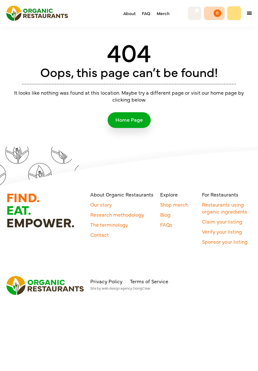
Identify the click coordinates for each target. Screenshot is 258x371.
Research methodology (117, 214)
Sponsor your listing (225, 241)
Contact (99, 234)
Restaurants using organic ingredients (224, 208)
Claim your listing (222, 221)
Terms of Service (149, 281)
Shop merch (174, 204)
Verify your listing (222, 231)
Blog (165, 214)
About (129, 13)
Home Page (129, 119)
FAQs (166, 224)
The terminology (109, 224)
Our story (101, 204)
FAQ (146, 13)
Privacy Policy (106, 281)
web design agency (117, 288)
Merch (163, 13)
